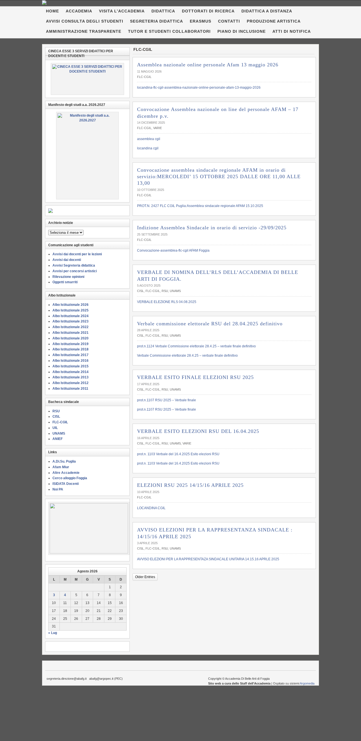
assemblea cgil (148, 139)
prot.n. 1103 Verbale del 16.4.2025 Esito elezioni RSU (178, 454)
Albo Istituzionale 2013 (70, 377)
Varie (157, 128)
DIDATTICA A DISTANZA (266, 11)
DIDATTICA (163, 11)
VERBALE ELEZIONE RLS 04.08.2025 (166, 302)
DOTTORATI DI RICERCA (208, 11)
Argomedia (307, 683)
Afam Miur (60, 467)
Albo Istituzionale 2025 (70, 310)
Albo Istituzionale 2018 (70, 349)
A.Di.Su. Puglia (64, 461)
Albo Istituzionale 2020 (70, 338)
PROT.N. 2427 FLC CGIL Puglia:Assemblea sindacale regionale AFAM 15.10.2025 (200, 206)
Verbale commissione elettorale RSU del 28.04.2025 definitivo (210, 323)
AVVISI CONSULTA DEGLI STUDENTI (84, 21)
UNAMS (175, 291)
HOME (52, 11)
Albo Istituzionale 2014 (70, 372)
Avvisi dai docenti (66, 260)
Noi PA (57, 489)
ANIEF (57, 439)
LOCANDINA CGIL (151, 508)
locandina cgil (148, 148)
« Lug (52, 633)
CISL (140, 291)
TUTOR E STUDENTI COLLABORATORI (169, 31)
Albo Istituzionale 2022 (70, 327)
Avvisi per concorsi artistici (74, 271)
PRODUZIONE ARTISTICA (274, 21)
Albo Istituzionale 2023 (70, 321)
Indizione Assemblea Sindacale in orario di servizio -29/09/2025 (212, 227)
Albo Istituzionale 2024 (70, 316)
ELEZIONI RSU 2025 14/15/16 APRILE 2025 (190, 485)
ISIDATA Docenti (65, 484)
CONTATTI (229, 21)
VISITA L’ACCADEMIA (122, 11)
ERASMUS (200, 21)
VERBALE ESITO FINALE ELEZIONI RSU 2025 (195, 377)
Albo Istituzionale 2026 (70, 305)
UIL (55, 428)
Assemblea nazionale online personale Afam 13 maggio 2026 (207, 64)
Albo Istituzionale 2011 (70, 389)
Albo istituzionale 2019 (70, 344)
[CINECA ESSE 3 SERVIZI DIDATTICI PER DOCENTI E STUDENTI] (87, 79)
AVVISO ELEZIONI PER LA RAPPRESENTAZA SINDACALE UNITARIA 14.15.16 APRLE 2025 (208, 559)
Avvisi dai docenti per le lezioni (77, 254)
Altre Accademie (66, 473)
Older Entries (145, 577)
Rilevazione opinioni (68, 277)
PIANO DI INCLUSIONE (241, 31)
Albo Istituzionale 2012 (70, 383)
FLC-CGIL (144, 77)
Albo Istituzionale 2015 (70, 366)
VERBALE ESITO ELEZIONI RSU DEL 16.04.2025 (198, 431)
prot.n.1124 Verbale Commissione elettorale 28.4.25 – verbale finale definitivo (196, 346)
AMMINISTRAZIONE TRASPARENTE (83, 31)
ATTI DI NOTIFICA (291, 31)
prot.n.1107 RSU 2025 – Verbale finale (166, 400)
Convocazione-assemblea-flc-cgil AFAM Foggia (173, 250)
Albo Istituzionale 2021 (70, 333)
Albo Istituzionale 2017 (70, 355)
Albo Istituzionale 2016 (70, 361)
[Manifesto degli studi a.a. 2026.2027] (87, 155)
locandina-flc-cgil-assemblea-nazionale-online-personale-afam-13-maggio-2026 (199, 88)
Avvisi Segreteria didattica (73, 265)
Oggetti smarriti (65, 282)
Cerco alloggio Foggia (69, 478)
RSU (165, 291)
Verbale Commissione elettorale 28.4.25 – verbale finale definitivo (187, 356)
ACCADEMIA (79, 11)
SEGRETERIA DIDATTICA (156, 21)
